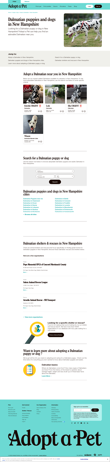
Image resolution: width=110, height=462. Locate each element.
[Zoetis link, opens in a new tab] (100, 455)
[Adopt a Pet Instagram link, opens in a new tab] (84, 423)
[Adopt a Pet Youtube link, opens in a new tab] (81, 423)
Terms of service (55, 411)
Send (95, 410)
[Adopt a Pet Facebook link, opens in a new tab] (72, 423)
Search (54, 182)
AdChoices (54, 419)
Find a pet (10, 407)
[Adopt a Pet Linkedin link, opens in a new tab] (87, 423)
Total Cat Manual (12, 415)
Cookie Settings (42, 455)
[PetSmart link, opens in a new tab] (88, 455)
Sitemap (53, 407)
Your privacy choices (56, 421)
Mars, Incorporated (56, 417)
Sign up (98, 6)
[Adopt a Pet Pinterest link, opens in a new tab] (78, 423)
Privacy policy (54, 409)
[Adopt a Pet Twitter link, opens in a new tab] (75, 423)
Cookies (53, 413)
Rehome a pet (11, 409)
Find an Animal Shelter (55, 335)
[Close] (107, 459)
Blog (38, 409)
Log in (23, 421)
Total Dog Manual (12, 413)
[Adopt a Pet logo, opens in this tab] (55, 441)
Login (89, 6)
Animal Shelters (26, 413)
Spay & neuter (11, 411)
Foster (70, 6)
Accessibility (54, 415)
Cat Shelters (25, 417)
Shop (75, 6)
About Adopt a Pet (41, 407)
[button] (39, 111)
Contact (39, 411)
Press (38, 413)
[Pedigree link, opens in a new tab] (95, 455)
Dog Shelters (25, 415)
